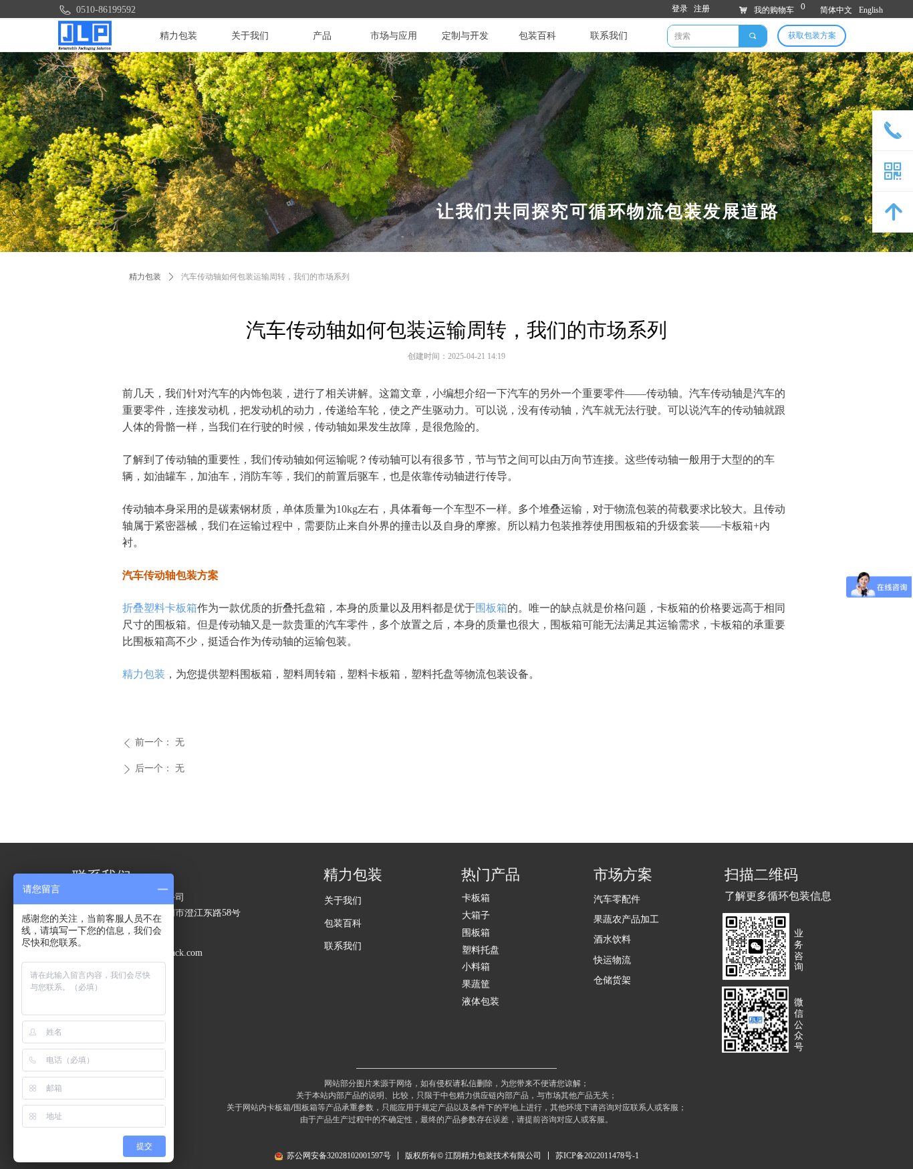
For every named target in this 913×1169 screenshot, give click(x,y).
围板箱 (491, 608)
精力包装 (143, 674)
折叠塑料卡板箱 (159, 608)
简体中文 (836, 10)
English (871, 10)
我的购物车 (774, 10)
